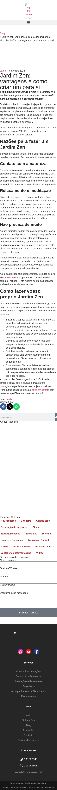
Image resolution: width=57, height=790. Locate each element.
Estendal (46, 533)
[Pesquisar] (56, 417)
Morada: (4, 576)
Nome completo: (8, 560)
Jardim (3, 70)
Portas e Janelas (44, 546)
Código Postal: (7, 585)
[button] (28, 22)
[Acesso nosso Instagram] (20, 651)
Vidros (40, 553)
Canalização (43, 521)
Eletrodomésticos (10, 533)
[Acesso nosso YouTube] (28, 651)
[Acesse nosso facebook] (36, 651)
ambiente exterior (12, 277)
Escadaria (31, 533)
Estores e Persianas (12, 540)
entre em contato (40, 390)
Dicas (35, 527)
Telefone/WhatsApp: (10, 568)
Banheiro (26, 521)
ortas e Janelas (21, 546)
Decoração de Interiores (14, 527)
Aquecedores (8, 521)
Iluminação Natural (38, 540)
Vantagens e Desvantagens (16, 553)
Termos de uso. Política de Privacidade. (28, 783)
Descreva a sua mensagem (14, 593)
